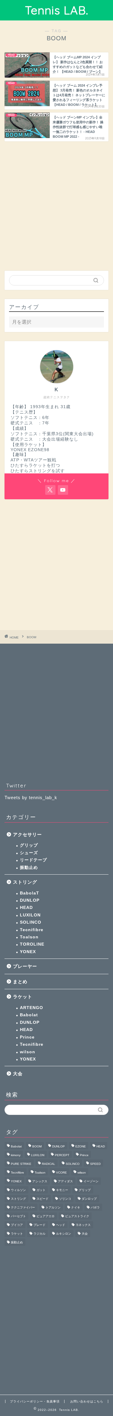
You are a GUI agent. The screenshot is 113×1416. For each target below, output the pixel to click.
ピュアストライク (77, 1216)
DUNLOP (29, 900)
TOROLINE (32, 944)
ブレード (39, 1225)
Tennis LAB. (56, 10)
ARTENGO (31, 1007)
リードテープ (33, 860)
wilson (27, 1052)
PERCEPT (62, 1155)
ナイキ (75, 1207)
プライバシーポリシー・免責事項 (35, 1401)
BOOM (37, 1146)
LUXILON (30, 915)
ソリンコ (65, 1198)
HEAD (26, 907)
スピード (42, 1198)
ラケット (22, 996)
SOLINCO (30, 922)
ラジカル (39, 1233)
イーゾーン (91, 1181)
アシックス (39, 1181)
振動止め (29, 867)
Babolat (29, 1015)
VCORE (61, 1172)
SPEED (95, 1163)
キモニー (62, 1190)
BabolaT (29, 893)
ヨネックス (83, 1225)
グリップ (29, 845)
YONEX (28, 952)
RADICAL (48, 1163)
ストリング (25, 882)
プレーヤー (25, 966)
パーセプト (18, 1216)
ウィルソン (18, 1190)
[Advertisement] (56, 205)
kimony (15, 1155)
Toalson (29, 937)
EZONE (80, 1146)
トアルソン (53, 1207)
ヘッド (60, 1225)
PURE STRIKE (21, 1163)
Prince (27, 1037)
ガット (41, 1190)
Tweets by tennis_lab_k (31, 797)
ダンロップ (89, 1198)
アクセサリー (27, 834)
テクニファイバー (23, 1207)
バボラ (95, 1207)
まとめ (20, 981)
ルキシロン (63, 1233)
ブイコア (17, 1225)
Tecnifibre (31, 930)
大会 (18, 1073)
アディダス (65, 1181)
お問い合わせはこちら (86, 1401)
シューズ (29, 853)
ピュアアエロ (45, 1216)
